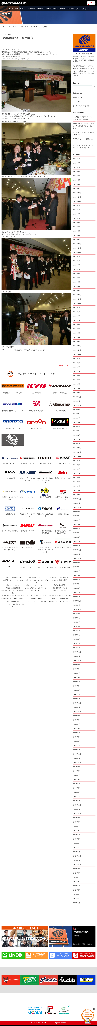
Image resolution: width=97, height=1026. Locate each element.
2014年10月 (77, 762)
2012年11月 (77, 860)
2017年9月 (76, 614)
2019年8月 (76, 516)
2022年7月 (76, 367)
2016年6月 (76, 677)
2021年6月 (76, 422)
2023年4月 (77, 329)
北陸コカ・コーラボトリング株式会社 (13, 592)
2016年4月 (76, 686)
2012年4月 (76, 890)
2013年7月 (76, 826)
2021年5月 (76, 427)
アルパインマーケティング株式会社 (60, 596)
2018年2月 (76, 592)
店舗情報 (48, 9)
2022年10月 (77, 354)
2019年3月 (76, 537)
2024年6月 (77, 269)
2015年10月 (77, 711)
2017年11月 (77, 605)
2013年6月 (76, 830)
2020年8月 (77, 465)
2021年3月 (76, 435)
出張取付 (40, 9)
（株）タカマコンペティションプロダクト (36, 581)
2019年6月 (76, 524)
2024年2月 (77, 286)
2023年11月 (77, 299)
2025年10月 (77, 201)
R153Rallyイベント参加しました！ (83, 140)
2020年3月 (77, 486)
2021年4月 (76, 431)
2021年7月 (76, 418)
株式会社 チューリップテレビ (36, 585)
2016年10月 (77, 660)
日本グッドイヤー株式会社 (59, 598)
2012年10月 (77, 864)
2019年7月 (76, 520)
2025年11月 (77, 197)
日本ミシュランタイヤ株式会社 (36, 601)
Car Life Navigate (73, 9)
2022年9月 (77, 359)
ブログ (55, 9)
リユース (23, 9)
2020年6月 (77, 473)
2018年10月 (77, 558)
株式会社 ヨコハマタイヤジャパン (60, 601)
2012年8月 (76, 873)
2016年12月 (77, 652)
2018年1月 (76, 597)
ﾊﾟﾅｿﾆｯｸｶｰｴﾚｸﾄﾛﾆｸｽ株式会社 (36, 596)
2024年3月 (77, 282)
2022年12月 (77, 346)
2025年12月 (77, 193)
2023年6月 (77, 320)
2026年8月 (77, 159)
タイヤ (10, 9)
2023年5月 (77, 325)
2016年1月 (76, 699)
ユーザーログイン (91, 3)
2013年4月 (76, 839)
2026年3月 (77, 180)
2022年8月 (77, 363)
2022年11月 (77, 350)
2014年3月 (76, 792)
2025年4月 (77, 227)
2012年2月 (76, 898)
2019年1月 (76, 546)
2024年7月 (76, 265)
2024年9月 (77, 257)
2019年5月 (76, 529)
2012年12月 (77, 856)
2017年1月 (76, 648)
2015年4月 (76, 737)
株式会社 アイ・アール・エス (13, 580)
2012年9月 (76, 869)
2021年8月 (76, 414)
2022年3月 (77, 384)
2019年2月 (76, 541)
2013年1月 (76, 852)
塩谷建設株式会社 (60, 585)
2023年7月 (76, 316)
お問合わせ (85, 9)
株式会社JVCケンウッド (36, 577)
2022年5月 (77, 376)
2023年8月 (77, 312)
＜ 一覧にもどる (62, 365)
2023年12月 (77, 295)
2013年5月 (76, 835)
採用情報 (63, 9)
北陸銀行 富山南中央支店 (12, 577)
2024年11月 (77, 248)
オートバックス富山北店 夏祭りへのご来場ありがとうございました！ (83, 126)
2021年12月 (77, 397)
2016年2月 (76, 694)
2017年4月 (76, 635)
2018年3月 (76, 588)
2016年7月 (76, 673)
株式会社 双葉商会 (60, 591)
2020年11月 (77, 452)
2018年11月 (77, 554)
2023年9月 (77, 308)
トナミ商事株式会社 (13, 601)
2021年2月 (76, 439)
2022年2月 (77, 388)
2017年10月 (77, 609)
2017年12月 (77, 601)
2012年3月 (76, 894)
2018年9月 (76, 563)
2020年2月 (77, 490)
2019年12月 (77, 499)
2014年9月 (76, 767)
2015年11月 (77, 707)
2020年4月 (77, 482)
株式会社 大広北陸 (13, 585)
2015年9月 (76, 716)
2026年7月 (76, 163)
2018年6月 (76, 575)
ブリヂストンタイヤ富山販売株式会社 (13, 605)
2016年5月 (76, 682)
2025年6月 (77, 218)
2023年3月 (77, 333)
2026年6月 (77, 167)
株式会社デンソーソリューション (13, 596)
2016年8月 (76, 669)
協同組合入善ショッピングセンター (36, 588)
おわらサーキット (36, 591)
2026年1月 (76, 188)
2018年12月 (77, 550)
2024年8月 (77, 261)
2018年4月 (76, 584)
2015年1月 (76, 750)
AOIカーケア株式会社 (36, 598)
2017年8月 (76, 618)
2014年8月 (76, 771)
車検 (16, 9)
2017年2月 (76, 643)
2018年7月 (76, 571)
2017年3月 (76, 639)
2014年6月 (76, 779)
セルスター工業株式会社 (60, 580)
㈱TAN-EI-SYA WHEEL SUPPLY (13, 598)
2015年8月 (76, 720)
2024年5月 (77, 274)
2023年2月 (77, 337)
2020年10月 (77, 456)
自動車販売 (31, 9)
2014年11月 (77, 758)
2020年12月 (77, 448)
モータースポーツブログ (81, 106)
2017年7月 (76, 622)
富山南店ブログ (78, 97)
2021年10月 (77, 405)
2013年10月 (77, 813)
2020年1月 (76, 495)
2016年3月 (76, 690)
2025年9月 (77, 206)
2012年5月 (76, 886)
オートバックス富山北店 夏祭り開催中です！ (83, 133)
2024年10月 (77, 252)
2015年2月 (76, 745)
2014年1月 (76, 801)
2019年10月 (77, 507)
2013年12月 (77, 805)
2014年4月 (76, 788)
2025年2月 (77, 235)
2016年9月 (76, 665)
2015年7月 (76, 724)
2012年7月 (76, 877)
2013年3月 (76, 843)
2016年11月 (77, 656)
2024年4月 (77, 278)
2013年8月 (76, 822)
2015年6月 (76, 728)
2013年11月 (77, 809)
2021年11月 (77, 401)
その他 (77, 101)
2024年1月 (76, 291)
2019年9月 (76, 512)
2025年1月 (76, 240)
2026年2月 (77, 184)
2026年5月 (77, 171)
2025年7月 (76, 214)
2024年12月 (77, 244)
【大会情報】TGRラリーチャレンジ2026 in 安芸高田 (83, 118)
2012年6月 (76, 881)
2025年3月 (77, 231)
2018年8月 (76, 567)
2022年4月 (77, 380)
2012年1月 (76, 903)
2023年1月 (76, 342)
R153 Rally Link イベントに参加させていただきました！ (83, 146)
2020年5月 (77, 478)
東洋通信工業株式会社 (60, 588)
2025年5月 (77, 223)
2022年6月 (77, 371)
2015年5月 (76, 733)
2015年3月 (76, 741)
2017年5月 (76, 631)
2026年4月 (77, 176)
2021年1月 (76, 444)
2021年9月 (76, 410)
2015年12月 (77, 703)
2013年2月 (76, 847)
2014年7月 (76, 775)
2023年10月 (77, 303)
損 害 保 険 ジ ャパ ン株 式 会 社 (60, 577)
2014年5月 (76, 784)
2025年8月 (77, 210)
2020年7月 (76, 469)
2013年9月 (76, 818)
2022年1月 (76, 393)
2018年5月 (76, 580)
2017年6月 (76, 626)
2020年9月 (77, 461)
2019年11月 (77, 503)
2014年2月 (76, 796)
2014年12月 (77, 754)
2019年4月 (76, 533)
